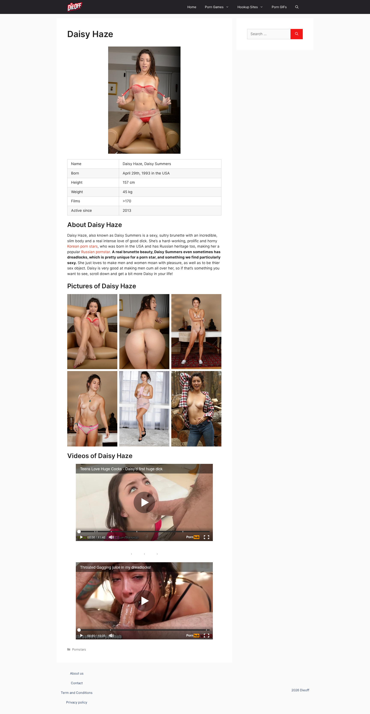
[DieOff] (74, 7)
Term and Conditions (76, 693)
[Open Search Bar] (297, 7)
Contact (77, 683)
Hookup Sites (247, 7)
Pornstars (79, 649)
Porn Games (214, 7)
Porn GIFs (279, 7)
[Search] (297, 34)
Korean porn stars (82, 246)
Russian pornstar (95, 252)
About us (77, 673)
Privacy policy (76, 702)
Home (191, 7)
